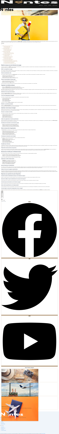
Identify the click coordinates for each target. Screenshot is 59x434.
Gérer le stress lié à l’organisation (6, 54)
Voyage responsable (54, 5)
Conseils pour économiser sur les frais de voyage (9, 53)
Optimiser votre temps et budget (6, 51)
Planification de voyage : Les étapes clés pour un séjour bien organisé (8, 406)
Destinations (45, 5)
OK (44, 433)
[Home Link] (6, 11)
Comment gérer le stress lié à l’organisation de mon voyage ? (10, 63)
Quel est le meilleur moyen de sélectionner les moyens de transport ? (11, 61)
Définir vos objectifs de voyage (7, 46)
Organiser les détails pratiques (6, 48)
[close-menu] (1, 12)
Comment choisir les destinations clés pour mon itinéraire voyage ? (10, 60)
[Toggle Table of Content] (1, 44)
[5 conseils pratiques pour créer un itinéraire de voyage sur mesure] (29, 387)
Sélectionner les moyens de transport (8, 49)
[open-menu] (58, 5)
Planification (49, 5)
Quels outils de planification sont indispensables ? (9, 62)
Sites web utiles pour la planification (8, 58)
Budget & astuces (41, 5)
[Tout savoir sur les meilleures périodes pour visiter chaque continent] (29, 373)
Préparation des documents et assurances (9, 56)
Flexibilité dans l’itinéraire (7, 55)
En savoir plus (42, 433)
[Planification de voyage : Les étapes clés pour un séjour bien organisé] (29, 401)
